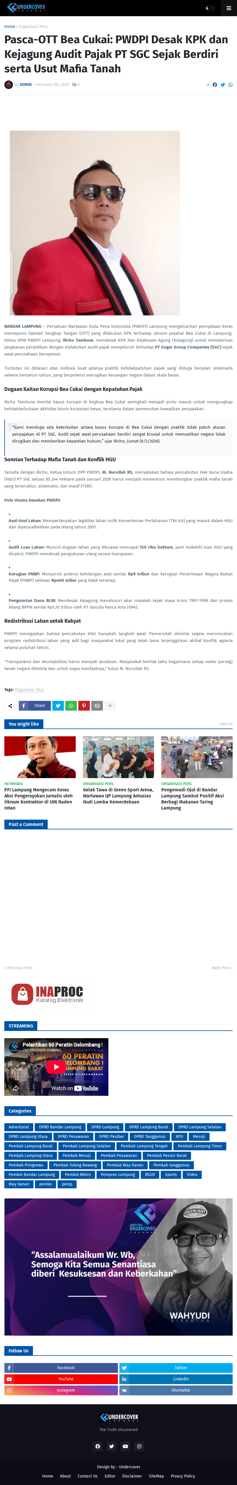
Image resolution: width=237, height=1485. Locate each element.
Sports (171, 1174)
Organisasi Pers (33, 27)
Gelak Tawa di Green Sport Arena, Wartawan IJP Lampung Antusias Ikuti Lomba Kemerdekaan (118, 796)
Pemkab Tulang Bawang (75, 1165)
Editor (110, 1476)
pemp (67, 1184)
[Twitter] (223, 84)
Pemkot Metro (78, 1174)
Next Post (221, 967)
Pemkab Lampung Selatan (87, 1146)
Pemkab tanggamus (171, 1165)
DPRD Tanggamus (150, 1136)
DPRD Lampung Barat (148, 1127)
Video (192, 1174)
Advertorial (19, 1127)
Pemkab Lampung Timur (200, 1146)
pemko (45, 1184)
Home (9, 27)
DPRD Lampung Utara (28, 1136)
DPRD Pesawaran (73, 1136)
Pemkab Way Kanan (125, 1165)
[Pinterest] (84, 706)
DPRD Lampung (105, 1127)
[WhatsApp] (231, 84)
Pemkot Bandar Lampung (32, 1174)
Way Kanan (19, 1184)
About (65, 1476)
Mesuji (199, 1136)
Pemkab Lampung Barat (31, 1146)
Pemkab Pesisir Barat (167, 1155)
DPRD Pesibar (111, 1136)
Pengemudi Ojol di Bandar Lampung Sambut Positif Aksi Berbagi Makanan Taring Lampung (192, 798)
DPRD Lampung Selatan (199, 1127)
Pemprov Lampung (118, 1174)
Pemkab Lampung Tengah (144, 1146)
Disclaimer (132, 1476)
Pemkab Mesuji (77, 1155)
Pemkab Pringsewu (26, 1165)
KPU (179, 1136)
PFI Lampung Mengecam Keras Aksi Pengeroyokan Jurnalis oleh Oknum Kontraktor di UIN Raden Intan (38, 798)
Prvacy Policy (183, 1476)
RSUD (150, 1174)
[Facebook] (214, 84)
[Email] (97, 706)
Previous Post (19, 967)
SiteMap (156, 1476)
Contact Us (88, 1476)
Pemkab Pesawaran (119, 1155)
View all (226, 724)
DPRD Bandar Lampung (60, 1127)
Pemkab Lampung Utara (31, 1155)
